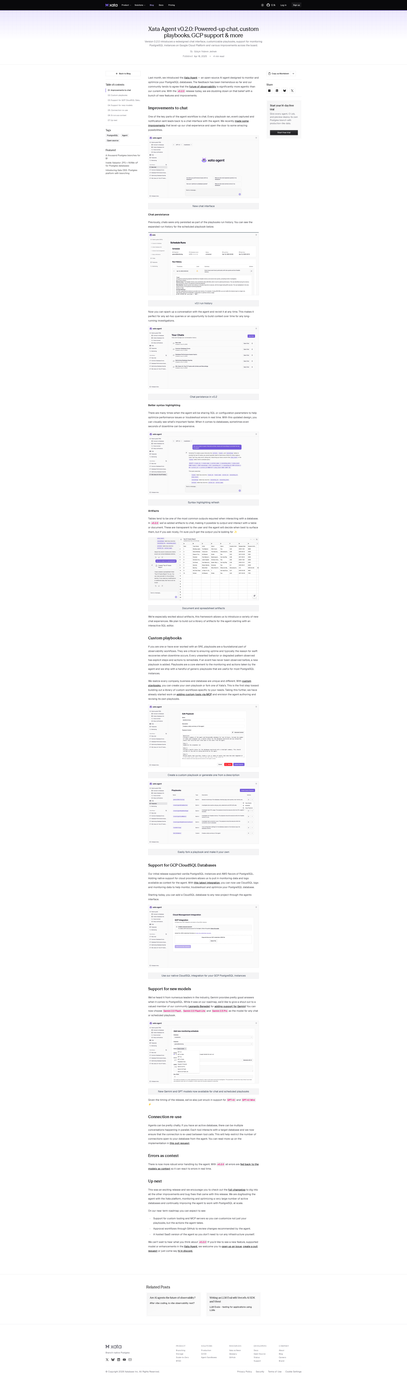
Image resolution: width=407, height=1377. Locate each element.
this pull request (179, 1143)
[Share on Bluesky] (284, 91)
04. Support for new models (120, 105)
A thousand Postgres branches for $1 (123, 157)
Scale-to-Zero (182, 1357)
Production (206, 1350)
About (281, 1350)
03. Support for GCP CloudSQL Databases (124, 100)
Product (125, 5)
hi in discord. (185, 1251)
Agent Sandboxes (209, 1357)
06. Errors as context (117, 115)
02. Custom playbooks (117, 95)
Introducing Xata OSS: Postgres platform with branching (121, 172)
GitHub (232, 1357)
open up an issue (232, 1246)
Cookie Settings (293, 1371)
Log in (283, 5)
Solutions (139, 5)
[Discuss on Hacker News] (269, 91)
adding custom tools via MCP (194, 694)
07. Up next (112, 120)
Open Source (260, 1354)
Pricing (171, 5)
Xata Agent (190, 77)
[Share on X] (292, 91)
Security (260, 1371)
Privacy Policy (244, 1371)
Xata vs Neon (235, 1350)
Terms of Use (275, 1371)
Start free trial (283, 132)
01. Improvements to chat (119, 90)
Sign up (296, 5)
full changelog (236, 1189)
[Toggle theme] (262, 5)
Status (257, 1357)
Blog (152, 5)
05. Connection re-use (118, 110)
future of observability (202, 86)
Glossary (233, 1354)
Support (257, 1361)
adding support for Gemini (229, 1006)
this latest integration (207, 882)
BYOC (178, 1361)
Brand (281, 1361)
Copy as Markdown (280, 73)
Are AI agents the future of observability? (173, 1297)
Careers (282, 1357)
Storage (179, 1354)
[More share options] (293, 73)
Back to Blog (125, 73)
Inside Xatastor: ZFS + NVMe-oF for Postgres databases (122, 164)
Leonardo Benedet (199, 1006)
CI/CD (203, 1354)
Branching (180, 1350)
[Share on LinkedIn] (277, 91)
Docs (161, 5)
